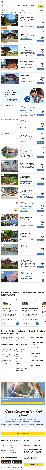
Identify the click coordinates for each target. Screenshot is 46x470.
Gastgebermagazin (37, 445)
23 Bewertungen (28, 64)
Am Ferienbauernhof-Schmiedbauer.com (25, 177)
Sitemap (3, 452)
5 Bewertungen (28, 221)
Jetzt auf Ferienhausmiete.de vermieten (23, 402)
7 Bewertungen (28, 36)
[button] (44, 1)
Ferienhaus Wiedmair (25, 246)
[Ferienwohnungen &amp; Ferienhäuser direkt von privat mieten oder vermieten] (2, 1)
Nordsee (3, 443)
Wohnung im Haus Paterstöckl (27, 163)
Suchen (41, 6)
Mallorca (3, 447)
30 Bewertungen (28, 151)
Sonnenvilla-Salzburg (25, 233)
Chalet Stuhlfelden (24, 75)
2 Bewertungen (28, 276)
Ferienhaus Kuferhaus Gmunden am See (27, 122)
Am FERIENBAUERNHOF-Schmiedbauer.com (26, 191)
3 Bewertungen (28, 206)
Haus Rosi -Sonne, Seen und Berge (26, 18)
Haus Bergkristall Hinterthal (26, 273)
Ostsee (2, 445)
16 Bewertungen (28, 78)
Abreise (25, 5)
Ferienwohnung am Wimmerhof (27, 107)
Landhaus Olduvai (24, 135)
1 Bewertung (28, 21)
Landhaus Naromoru (24, 47)
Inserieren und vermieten (39, 443)
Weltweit (3, 450)
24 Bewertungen (28, 110)
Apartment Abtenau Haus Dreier (27, 204)
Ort (3, 5)
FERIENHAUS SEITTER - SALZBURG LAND (25, 34)
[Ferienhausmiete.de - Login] (41, 1)
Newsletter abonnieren (23, 433)
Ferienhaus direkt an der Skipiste (27, 149)
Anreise (18, 5)
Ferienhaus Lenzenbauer (25, 260)
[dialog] (33, 458)
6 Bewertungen (28, 50)
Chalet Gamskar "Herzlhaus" (26, 61)
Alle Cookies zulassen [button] (33, 464)
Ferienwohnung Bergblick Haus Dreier (27, 218)
